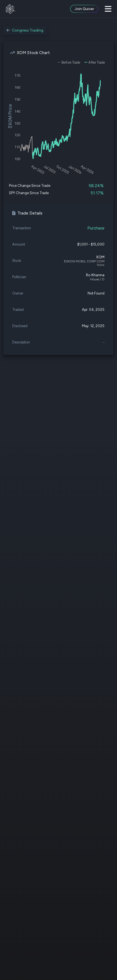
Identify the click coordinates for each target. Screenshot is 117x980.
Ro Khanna (95, 275)
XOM (100, 257)
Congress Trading (27, 30)
